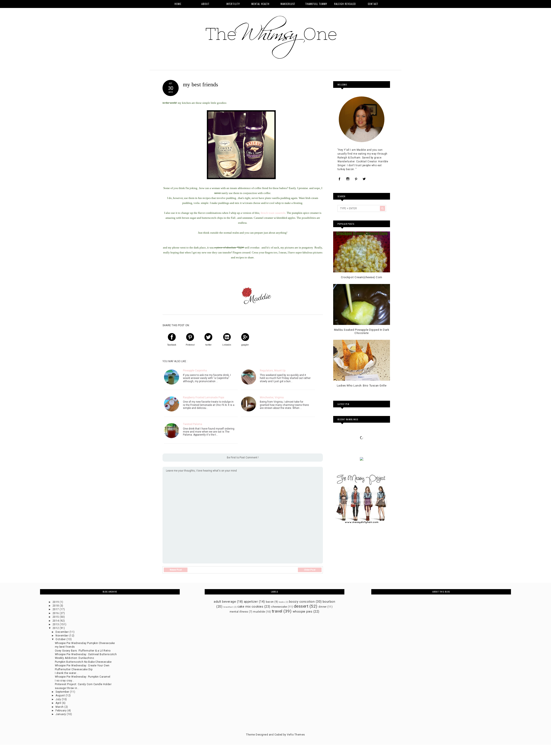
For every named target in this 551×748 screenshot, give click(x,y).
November (62, 635)
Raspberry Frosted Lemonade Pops (203, 397)
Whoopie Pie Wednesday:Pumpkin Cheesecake (85, 643)
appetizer (251, 602)
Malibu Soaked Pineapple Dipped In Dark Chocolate (361, 331)
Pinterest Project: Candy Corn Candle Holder (83, 684)
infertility (233, 4)
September (63, 691)
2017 (56, 609)
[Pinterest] (356, 179)
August (60, 695)
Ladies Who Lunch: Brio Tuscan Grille (361, 385)
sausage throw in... (67, 688)
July (59, 699)
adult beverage (225, 602)
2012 (56, 628)
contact (373, 4)
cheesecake (279, 606)
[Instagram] (348, 179)
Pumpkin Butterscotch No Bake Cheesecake (83, 661)
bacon (270, 601)
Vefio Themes (296, 734)
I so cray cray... (64, 680)
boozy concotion (302, 602)
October (61, 639)
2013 (56, 624)
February (61, 710)
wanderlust (287, 4)
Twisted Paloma (192, 424)
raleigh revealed (345, 4)
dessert (301, 606)
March (60, 706)
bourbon (329, 602)
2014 (56, 620)
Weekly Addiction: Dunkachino (74, 658)
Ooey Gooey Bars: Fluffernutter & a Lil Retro (83, 650)
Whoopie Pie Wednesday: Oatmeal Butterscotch (86, 654)
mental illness (239, 611)
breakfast (228, 607)
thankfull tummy (316, 4)
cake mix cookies (250, 606)
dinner (323, 606)
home (178, 4)
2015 (56, 616)
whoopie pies (303, 611)
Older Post (309, 570)
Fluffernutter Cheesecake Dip (73, 669)
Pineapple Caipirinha (195, 370)
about (205, 4)
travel (277, 611)
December (62, 631)
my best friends (65, 646)
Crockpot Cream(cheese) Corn (361, 277)
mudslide (259, 611)
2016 (56, 613)
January (61, 714)
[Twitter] (364, 179)
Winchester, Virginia (272, 397)
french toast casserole (273, 212)
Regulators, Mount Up (272, 370)
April (59, 703)
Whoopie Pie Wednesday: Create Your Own (82, 665)
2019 (56, 602)
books (282, 602)
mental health (260, 4)
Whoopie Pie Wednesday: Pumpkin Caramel (82, 676)
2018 (56, 605)
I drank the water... (67, 673)
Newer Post (176, 570)
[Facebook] (339, 179)
